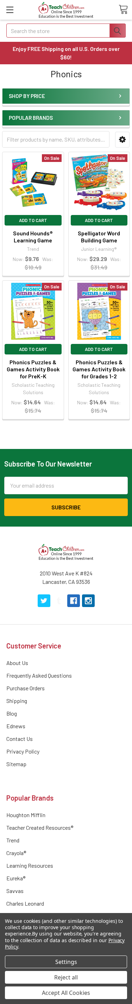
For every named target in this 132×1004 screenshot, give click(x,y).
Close (67, 539)
